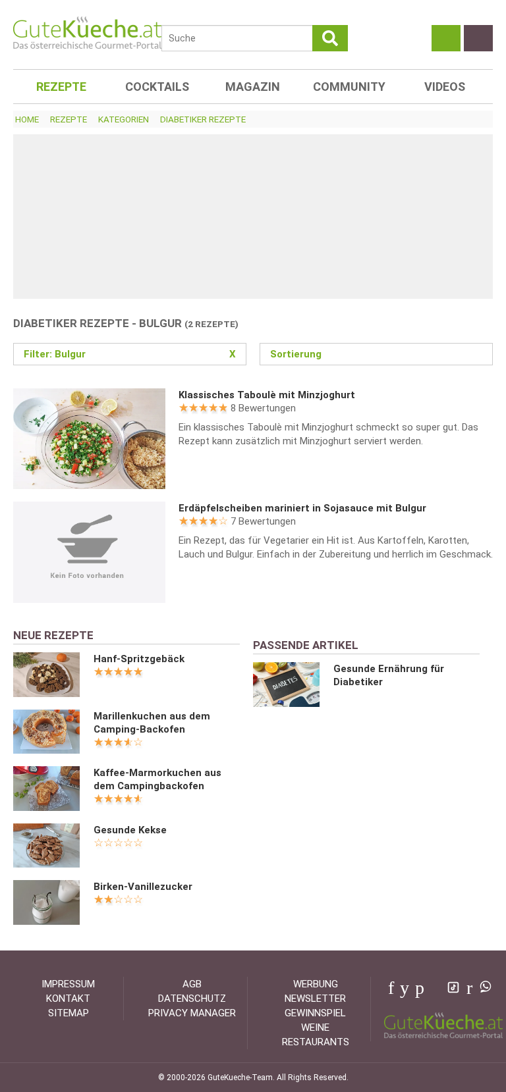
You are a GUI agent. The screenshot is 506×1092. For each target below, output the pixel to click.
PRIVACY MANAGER (192, 1013)
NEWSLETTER (315, 998)
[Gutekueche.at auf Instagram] (434, 988)
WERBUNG (315, 984)
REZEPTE (61, 86)
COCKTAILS (157, 86)
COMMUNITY (349, 86)
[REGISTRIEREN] (478, 38)
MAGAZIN (252, 86)
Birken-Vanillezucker (143, 887)
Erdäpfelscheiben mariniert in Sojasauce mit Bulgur (302, 508)
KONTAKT (68, 998)
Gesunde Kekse (130, 830)
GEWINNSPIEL (315, 1013)
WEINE (315, 1027)
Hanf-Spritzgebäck (139, 659)
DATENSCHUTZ (192, 998)
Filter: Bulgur (130, 354)
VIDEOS (444, 86)
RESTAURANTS (315, 1042)
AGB (192, 984)
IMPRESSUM (68, 984)
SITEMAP (68, 1013)
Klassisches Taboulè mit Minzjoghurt (267, 395)
